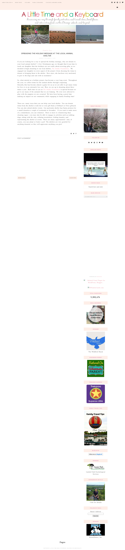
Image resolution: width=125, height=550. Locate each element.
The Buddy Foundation (60, 68)
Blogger (99, 276)
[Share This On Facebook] (71, 133)
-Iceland (27, 2)
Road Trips (18, 2)
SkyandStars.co (76, 548)
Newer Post (21, 177)
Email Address (95, 511)
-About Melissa (6, 2)
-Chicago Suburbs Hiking (53, 2)
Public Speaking (37, 2)
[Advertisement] (96, 76)
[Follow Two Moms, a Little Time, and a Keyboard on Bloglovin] (95, 455)
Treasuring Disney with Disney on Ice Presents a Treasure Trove (96, 164)
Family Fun (47, 50)
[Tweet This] (74, 133)
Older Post (73, 177)
